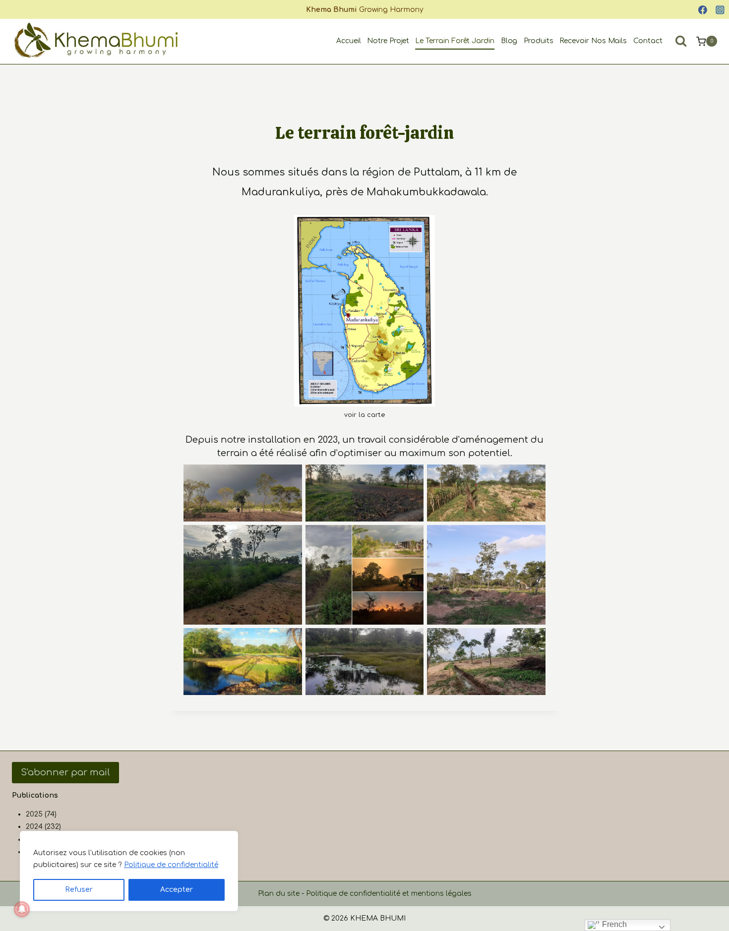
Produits (538, 41)
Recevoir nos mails (593, 41)
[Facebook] (703, 10)
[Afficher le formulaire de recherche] (680, 41)
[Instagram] (720, 10)
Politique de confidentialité (171, 865)
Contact (648, 41)
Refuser (79, 889)
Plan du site (279, 893)
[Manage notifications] (22, 909)
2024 (34, 826)
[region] (129, 871)
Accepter (176, 889)
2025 (34, 814)
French (613, 924)
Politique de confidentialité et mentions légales (389, 893)
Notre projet (388, 41)
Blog (509, 41)
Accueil (348, 41)
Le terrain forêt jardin (454, 41)
